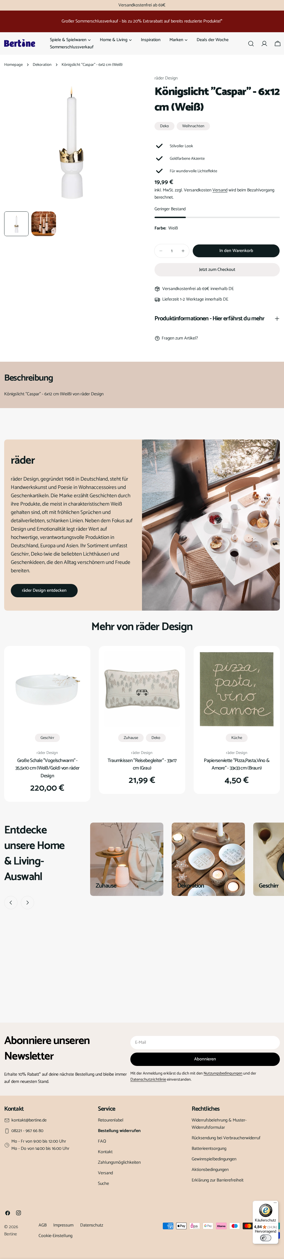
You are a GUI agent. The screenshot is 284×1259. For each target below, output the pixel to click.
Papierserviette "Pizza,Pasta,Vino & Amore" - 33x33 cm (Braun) (236, 764)
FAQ (102, 1141)
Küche (236, 738)
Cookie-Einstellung (55, 1236)
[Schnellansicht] (76, 663)
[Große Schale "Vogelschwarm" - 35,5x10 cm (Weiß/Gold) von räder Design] (47, 689)
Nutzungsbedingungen (223, 1073)
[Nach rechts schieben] (27, 902)
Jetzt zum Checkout (217, 269)
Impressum (63, 1225)
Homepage (13, 64)
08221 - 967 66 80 (27, 1131)
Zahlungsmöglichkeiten (119, 1162)
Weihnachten (193, 126)
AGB (43, 1225)
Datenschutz (91, 1225)
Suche (103, 1183)
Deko (164, 126)
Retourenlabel (110, 1120)
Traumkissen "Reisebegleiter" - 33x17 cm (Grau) (142, 764)
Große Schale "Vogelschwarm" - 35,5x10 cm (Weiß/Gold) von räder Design (47, 768)
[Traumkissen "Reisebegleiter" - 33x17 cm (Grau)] (141, 689)
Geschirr (47, 738)
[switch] (265, 1238)
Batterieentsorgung (209, 1148)
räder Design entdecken (44, 590)
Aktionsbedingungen (210, 1169)
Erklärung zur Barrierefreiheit (218, 1180)
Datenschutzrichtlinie (148, 1079)
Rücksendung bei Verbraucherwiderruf (226, 1138)
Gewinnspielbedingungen (214, 1159)
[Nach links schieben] (10, 902)
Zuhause (131, 738)
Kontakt (105, 1152)
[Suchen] (251, 43)
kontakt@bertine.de (29, 1120)
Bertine (10, 1234)
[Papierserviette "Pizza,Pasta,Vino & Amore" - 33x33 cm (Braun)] (236, 689)
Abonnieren (205, 1059)
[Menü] (275, 1204)
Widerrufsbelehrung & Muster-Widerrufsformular (219, 1123)
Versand (219, 190)
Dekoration (42, 64)
